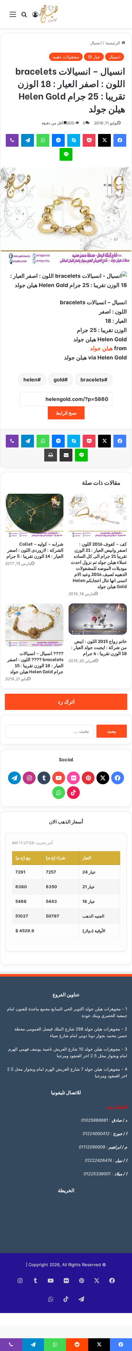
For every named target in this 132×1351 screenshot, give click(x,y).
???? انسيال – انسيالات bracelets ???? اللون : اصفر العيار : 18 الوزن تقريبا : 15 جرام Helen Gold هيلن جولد (35, 662)
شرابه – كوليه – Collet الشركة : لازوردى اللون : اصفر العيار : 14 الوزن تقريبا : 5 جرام (34, 549)
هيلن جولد (101, 348)
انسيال (96, 42)
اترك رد (66, 701)
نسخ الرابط (66, 413)
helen (30, 379)
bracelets (92, 379)
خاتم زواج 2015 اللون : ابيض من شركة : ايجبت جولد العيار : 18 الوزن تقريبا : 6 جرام (99, 647)
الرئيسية (113, 42)
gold (59, 379)
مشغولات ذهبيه (66, 56)
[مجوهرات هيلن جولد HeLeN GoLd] (48, 14)
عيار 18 (93, 56)
